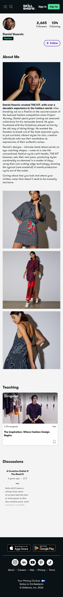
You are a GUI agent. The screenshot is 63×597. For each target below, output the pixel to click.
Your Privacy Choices (29, 580)
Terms (52, 570)
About (11, 570)
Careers (22, 570)
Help (32, 570)
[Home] (29, 7)
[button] (5, 7)
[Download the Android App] (44, 548)
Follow (54, 43)
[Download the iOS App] (19, 548)
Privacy (41, 570)
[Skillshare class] (30, 408)
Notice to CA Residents (31, 584)
